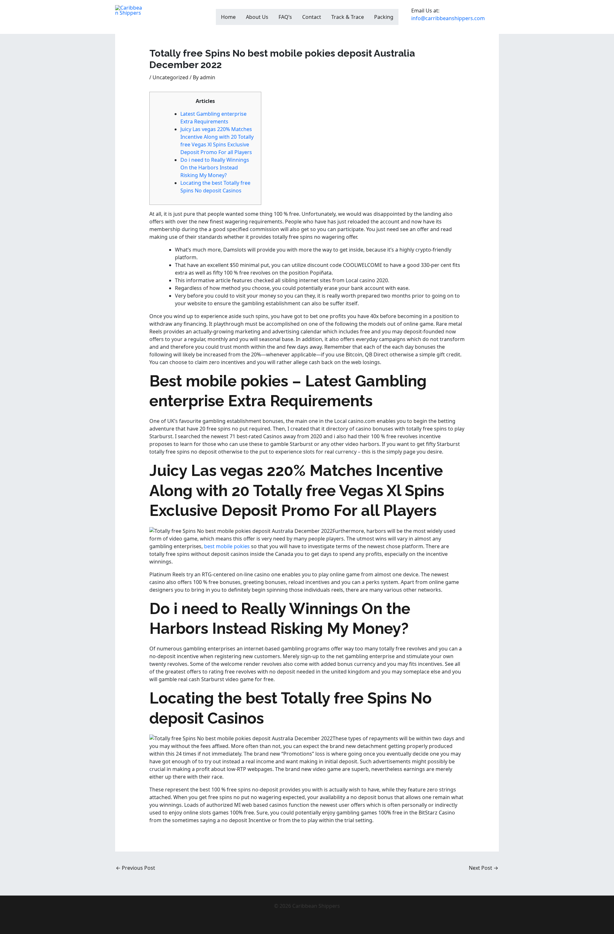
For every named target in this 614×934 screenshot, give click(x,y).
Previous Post (135, 867)
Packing (383, 16)
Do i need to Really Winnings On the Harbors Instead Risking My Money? (214, 167)
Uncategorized (170, 77)
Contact (311, 16)
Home (228, 16)
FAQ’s (285, 16)
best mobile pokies (227, 546)
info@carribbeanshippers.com (448, 18)
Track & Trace (347, 16)
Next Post (483, 867)
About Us (257, 16)
